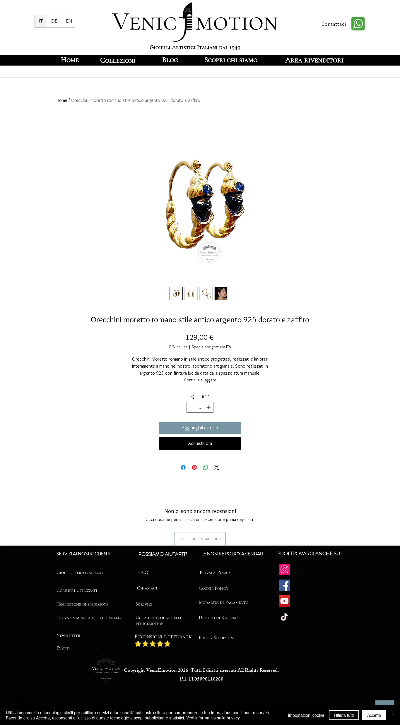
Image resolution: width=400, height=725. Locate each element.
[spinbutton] (200, 407)
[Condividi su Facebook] (183, 467)
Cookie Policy (213, 588)
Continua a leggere (200, 380)
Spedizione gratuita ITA (211, 346)
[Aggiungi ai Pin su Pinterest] (194, 467)
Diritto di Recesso (218, 618)
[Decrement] (191, 407)
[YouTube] (284, 601)
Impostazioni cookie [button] (306, 715)
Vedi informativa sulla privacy (213, 718)
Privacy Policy (215, 572)
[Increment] (209, 407)
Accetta (374, 715)
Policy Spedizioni (217, 638)
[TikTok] (284, 617)
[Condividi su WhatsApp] (205, 467)
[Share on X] (216, 467)
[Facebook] (284, 585)
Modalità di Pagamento (223, 602)
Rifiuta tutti (344, 715)
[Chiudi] (392, 715)
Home (62, 100)
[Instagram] (284, 569)
